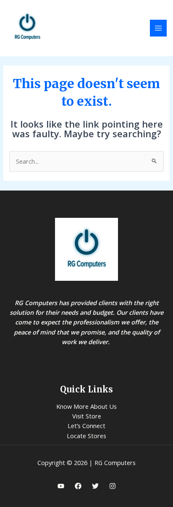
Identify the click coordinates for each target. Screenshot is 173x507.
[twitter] (95, 486)
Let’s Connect (86, 425)
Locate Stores (86, 435)
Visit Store (86, 416)
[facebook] (78, 486)
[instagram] (112, 486)
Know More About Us (86, 406)
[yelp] (61, 486)
